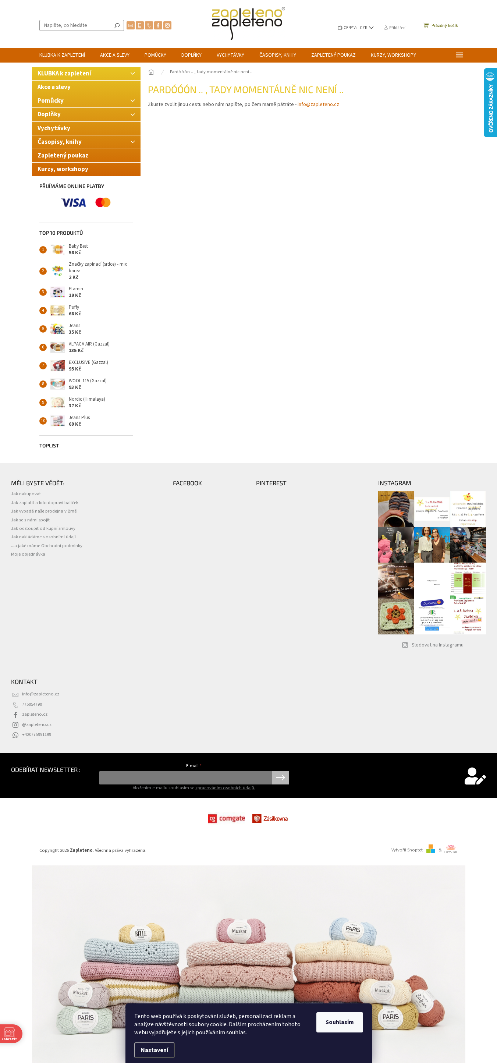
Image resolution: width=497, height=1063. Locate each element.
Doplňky (49, 114)
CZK (364, 28)
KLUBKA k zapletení (64, 73)
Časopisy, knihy (60, 142)
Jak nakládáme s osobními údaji (43, 537)
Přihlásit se (280, 777)
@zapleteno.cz (37, 724)
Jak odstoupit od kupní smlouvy (43, 528)
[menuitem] (62, 55)
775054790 (32, 704)
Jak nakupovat (26, 493)
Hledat (117, 25)
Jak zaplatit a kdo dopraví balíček (44, 502)
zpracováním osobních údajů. (225, 787)
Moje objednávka (28, 554)
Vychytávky (54, 128)
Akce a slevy (55, 87)
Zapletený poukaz (63, 155)
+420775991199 (36, 734)
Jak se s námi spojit (30, 520)
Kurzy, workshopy (63, 169)
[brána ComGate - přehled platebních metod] (226, 818)
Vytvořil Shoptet (407, 850)
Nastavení (154, 1050)
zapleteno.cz (34, 714)
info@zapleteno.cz (318, 104)
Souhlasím (340, 1022)
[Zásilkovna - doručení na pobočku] (270, 818)
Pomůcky (51, 100)
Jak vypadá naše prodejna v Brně (44, 511)
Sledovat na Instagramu (438, 645)
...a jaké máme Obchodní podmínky (46, 545)
